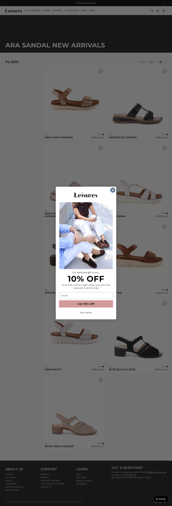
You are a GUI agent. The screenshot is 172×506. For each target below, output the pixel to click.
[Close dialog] (112, 190)
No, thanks (86, 312)
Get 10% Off (86, 304)
